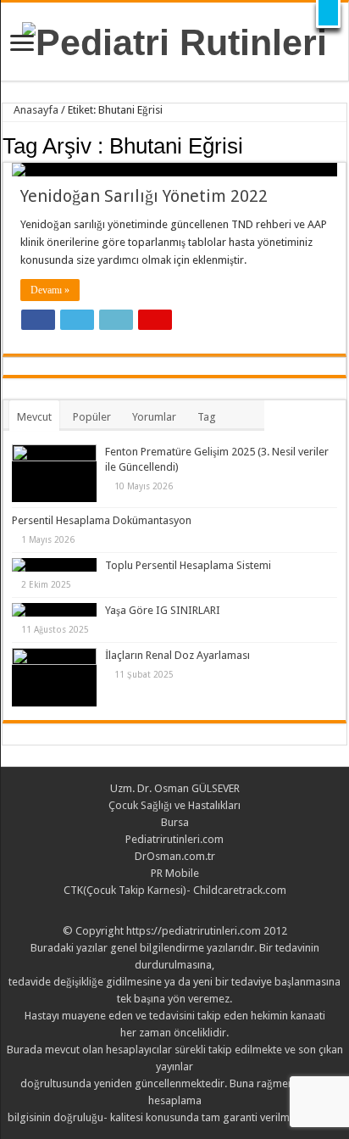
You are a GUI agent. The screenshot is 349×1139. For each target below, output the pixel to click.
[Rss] (175, 911)
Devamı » (49, 290)
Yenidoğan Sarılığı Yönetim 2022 (144, 196)
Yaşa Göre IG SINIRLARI (162, 610)
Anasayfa (34, 109)
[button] (328, 14)
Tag (206, 416)
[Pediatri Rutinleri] (174, 40)
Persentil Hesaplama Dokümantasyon (101, 520)
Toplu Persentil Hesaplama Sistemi (188, 565)
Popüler (92, 416)
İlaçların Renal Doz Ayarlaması (177, 655)
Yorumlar (154, 416)
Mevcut (34, 416)
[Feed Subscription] (341, 145)
